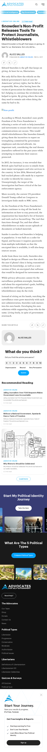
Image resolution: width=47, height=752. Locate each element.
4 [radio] (20, 363)
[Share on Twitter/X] (9, 62)
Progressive (6, 638)
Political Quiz (7, 687)
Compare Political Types (23, 555)
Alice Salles (17, 54)
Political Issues (8, 653)
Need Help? (9, 596)
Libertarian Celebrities (11, 672)
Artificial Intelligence (9, 12)
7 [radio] (30, 363)
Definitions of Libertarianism (13, 665)
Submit (23, 373)
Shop (4, 612)
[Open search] (36, 4)
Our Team (6, 609)
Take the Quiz (23, 508)
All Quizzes (6, 683)
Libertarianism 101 (9, 668)
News (4, 623)
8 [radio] (33, 363)
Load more (23, 479)
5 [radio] (23, 363)
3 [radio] (16, 363)
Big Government (28, 12)
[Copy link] (15, 62)
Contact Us (6, 620)
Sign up (23, 743)
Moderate (6, 646)
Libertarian (6, 635)
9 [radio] (37, 363)
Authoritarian (7, 649)
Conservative (7, 642)
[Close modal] (41, 695)
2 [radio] (13, 363)
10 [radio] (40, 363)
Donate (5, 616)
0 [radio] (6, 363)
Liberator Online (11, 21)
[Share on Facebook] (4, 62)
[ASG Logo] (23, 587)
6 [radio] (26, 363)
